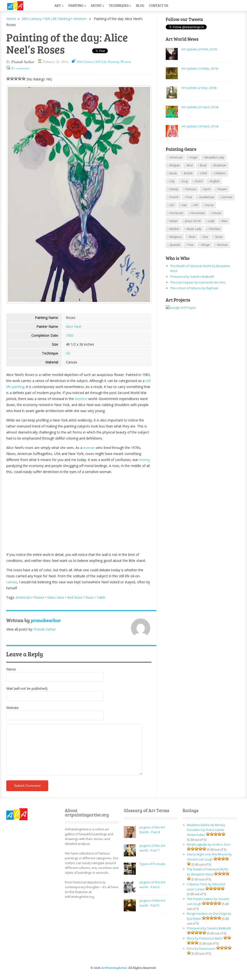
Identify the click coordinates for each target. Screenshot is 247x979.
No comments (20, 68)
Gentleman (206, 197)
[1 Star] (8, 78)
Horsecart (176, 213)
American (23, 597)
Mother (174, 229)
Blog (140, 5)
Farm (207, 189)
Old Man (214, 229)
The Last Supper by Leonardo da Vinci (197, 282)
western (81, 398)
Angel (194, 157)
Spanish (175, 245)
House (216, 213)
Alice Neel (73, 326)
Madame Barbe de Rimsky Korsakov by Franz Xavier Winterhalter (206, 830)
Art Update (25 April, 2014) (199, 107)
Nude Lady (194, 229)
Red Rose (74, 597)
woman (89, 447)
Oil (68, 353)
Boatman (220, 165)
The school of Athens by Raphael (194, 288)
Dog (185, 181)
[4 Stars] (20, 78)
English (215, 181)
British (188, 173)
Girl (172, 205)
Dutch (199, 181)
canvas (11, 582)
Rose (89, 597)
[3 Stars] (16, 78)
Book (173, 173)
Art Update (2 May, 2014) (198, 87)
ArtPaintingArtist (24, 6)
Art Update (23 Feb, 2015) (199, 49)
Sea (205, 237)
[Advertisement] (79, 511)
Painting (77, 5)
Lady (211, 221)
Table (100, 597)
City (172, 181)
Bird (190, 165)
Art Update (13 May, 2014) (199, 68)
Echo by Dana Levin (201, 948)
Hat (184, 205)
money (144, 459)
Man (224, 221)
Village (205, 245)
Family (174, 189)
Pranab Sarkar (22, 61)
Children (220, 173)
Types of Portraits (152, 864)
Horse (209, 205)
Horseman (198, 213)
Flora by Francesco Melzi (205, 938)
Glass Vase (55, 597)
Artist (97, 5)
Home (11, 18)
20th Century (31, 18)
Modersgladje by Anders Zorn (209, 844)
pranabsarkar (46, 620)
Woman (222, 245)
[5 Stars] (24, 78)
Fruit (189, 197)
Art (59, 5)
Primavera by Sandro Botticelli (192, 276)
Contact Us (158, 5)
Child (203, 173)
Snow (218, 237)
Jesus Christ (193, 221)
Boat (203, 165)
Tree (190, 245)
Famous (190, 189)
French (174, 197)
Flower (39, 597)
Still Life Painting (57, 18)
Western (79, 18)
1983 (70, 335)
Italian (174, 221)
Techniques (120, 5)
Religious (176, 237)
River (192, 237)
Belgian (175, 165)
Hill (196, 205)
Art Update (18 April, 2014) (199, 126)
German (227, 197)
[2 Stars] (12, 78)
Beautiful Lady (214, 157)
